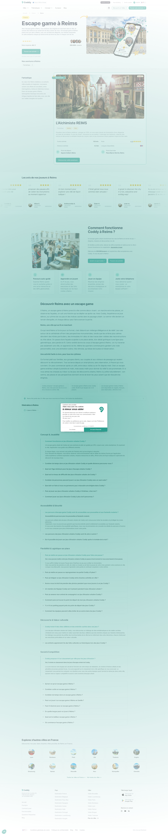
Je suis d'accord (95, 429)
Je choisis (72, 429)
